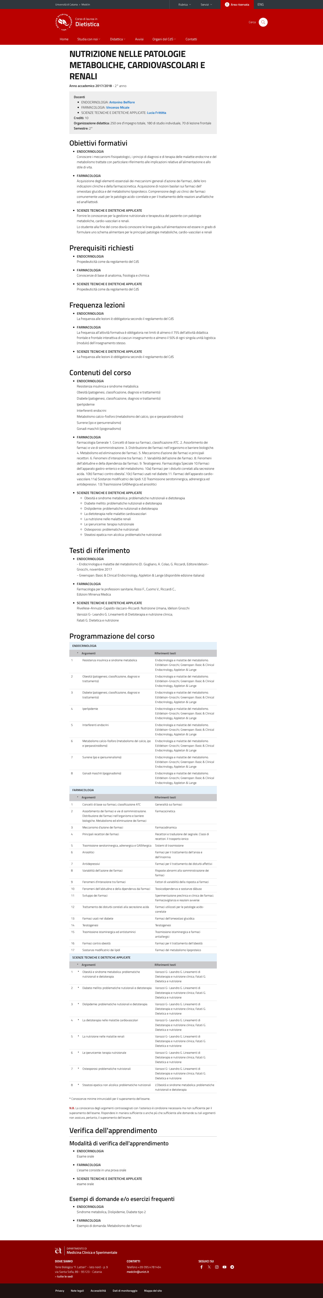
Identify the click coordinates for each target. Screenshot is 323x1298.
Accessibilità (98, 1290)
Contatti (191, 39)
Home (64, 39)
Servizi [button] (205, 4)
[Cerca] (263, 22)
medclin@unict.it (138, 1271)
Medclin (85, 4)
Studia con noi (87, 39)
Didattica (116, 39)
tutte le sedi (65, 1276)
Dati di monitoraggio (125, 1290)
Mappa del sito (153, 1290)
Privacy (59, 1290)
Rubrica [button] (183, 4)
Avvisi (139, 39)
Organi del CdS (163, 39)
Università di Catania (66, 4)
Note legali (77, 1290)
